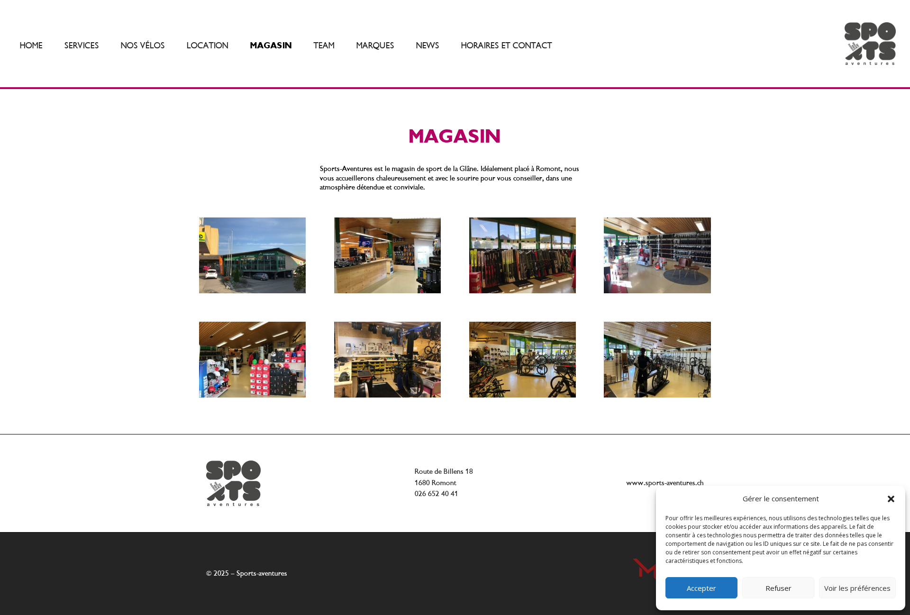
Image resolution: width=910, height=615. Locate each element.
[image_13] (387, 290)
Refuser (778, 588)
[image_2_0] (522, 290)
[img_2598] (657, 290)
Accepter (701, 588)
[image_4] (252, 394)
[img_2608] (387, 394)
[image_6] (252, 290)
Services (81, 45)
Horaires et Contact (506, 45)
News (427, 45)
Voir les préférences (857, 588)
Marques (375, 45)
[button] (891, 499)
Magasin (271, 45)
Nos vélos (143, 45)
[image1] (522, 394)
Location (207, 45)
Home (31, 45)
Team (324, 45)
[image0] (657, 394)
